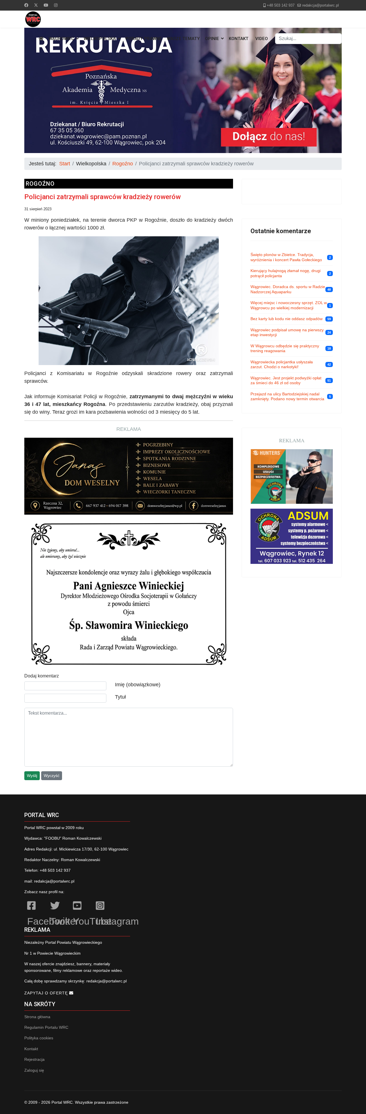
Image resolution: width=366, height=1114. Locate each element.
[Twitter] (36, 5)
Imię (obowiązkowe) (137, 684)
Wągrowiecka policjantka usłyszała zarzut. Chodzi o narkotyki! (281, 364)
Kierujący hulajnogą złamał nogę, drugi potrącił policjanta (285, 273)
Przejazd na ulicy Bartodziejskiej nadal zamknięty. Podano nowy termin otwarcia (287, 396)
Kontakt (238, 38)
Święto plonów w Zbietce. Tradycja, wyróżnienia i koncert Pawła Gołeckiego (286, 257)
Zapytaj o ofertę (46, 993)
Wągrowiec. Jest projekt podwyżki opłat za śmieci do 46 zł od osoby (285, 380)
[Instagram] (55, 5)
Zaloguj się (34, 1070)
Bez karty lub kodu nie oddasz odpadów (286, 318)
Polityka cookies (38, 1038)
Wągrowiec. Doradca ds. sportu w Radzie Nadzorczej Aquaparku (287, 289)
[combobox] (308, 38)
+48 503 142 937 (281, 5)
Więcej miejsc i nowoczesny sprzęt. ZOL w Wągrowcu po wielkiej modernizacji (288, 305)
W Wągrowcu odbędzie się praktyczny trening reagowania (284, 348)
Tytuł (120, 697)
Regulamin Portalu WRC (46, 1027)
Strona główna (37, 1016)
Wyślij (32, 775)
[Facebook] (26, 5)
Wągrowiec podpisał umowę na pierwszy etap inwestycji (287, 332)
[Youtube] (46, 5)
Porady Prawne (144, 38)
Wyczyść (51, 775)
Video (261, 38)
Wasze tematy (183, 38)
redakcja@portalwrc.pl (320, 5)
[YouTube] (81, 906)
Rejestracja (34, 1059)
